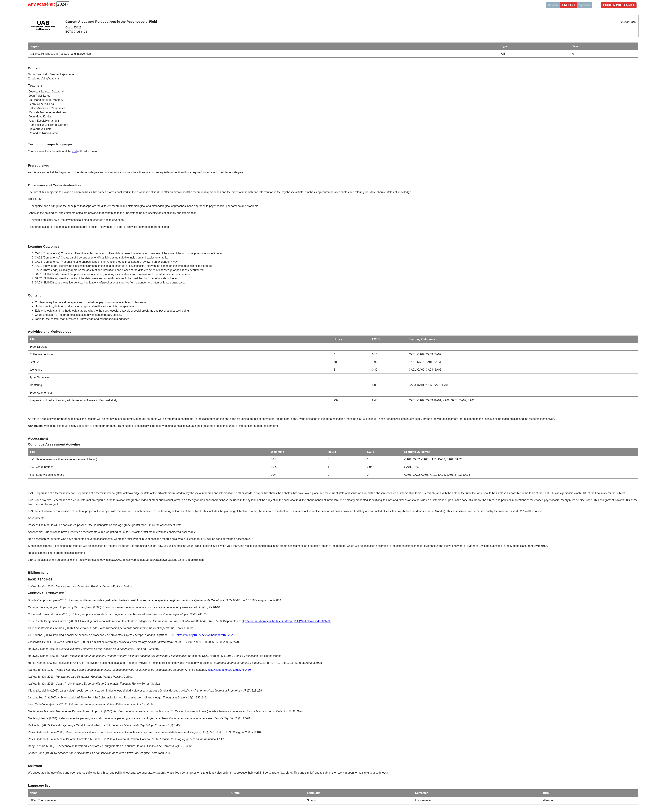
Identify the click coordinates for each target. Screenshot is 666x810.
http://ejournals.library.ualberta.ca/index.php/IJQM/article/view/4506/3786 (286, 621)
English (568, 5)
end (74, 151)
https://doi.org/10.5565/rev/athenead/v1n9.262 (205, 635)
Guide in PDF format (618, 5)
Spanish (584, 5)
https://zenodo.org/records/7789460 (229, 669)
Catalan (553, 5)
